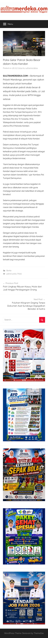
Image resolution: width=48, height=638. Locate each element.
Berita (8, 270)
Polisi (19, 274)
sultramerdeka (31, 68)
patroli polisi (11, 274)
